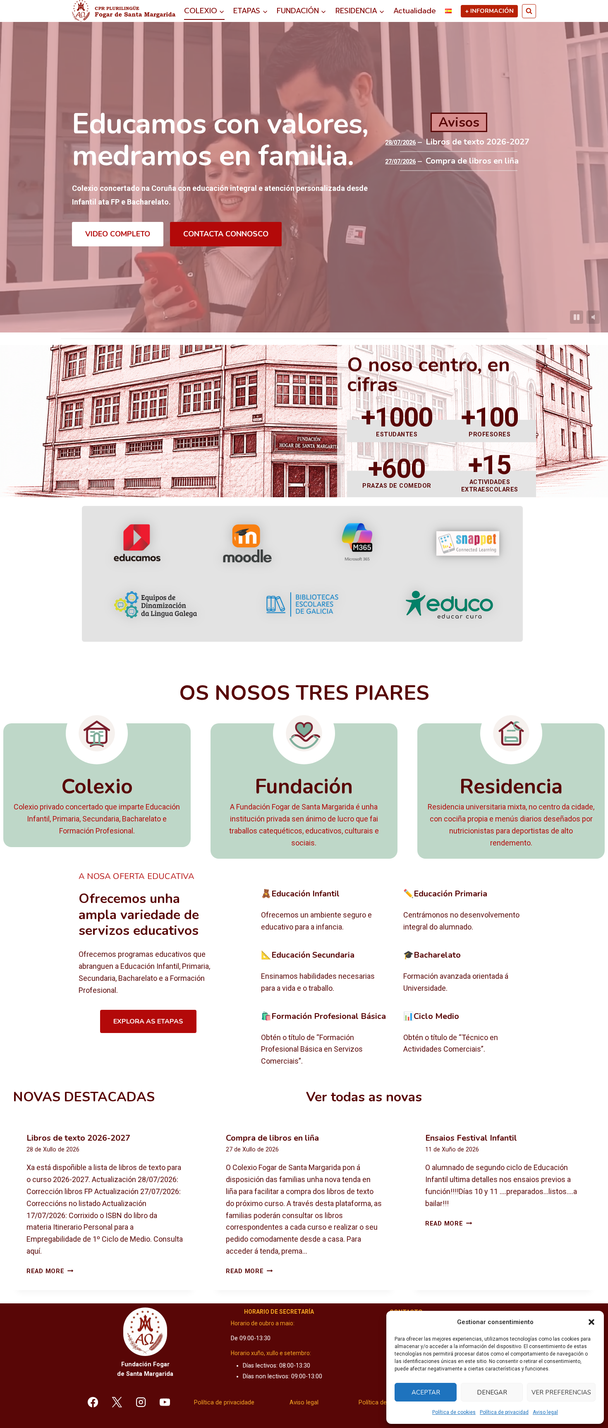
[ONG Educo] (449, 605)
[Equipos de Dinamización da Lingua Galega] (155, 604)
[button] (591, 1322)
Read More (49, 1271)
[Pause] (576, 317)
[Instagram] (141, 1402)
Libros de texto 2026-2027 (477, 142)
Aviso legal (545, 1412)
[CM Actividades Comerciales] (468, 1039)
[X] (117, 1402)
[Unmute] (593, 317)
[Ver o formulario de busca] (529, 11)
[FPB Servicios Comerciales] (326, 1039)
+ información (489, 11)
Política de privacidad (504, 1412)
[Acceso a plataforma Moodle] (247, 543)
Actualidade (414, 11)
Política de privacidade (224, 1402)
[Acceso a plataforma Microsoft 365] (357, 543)
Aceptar (426, 1392)
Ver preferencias (561, 1392)
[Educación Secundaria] (326, 972)
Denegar (492, 1392)
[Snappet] (467, 543)
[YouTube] (164, 1402)
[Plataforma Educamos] (137, 543)
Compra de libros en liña (472, 161)
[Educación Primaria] (468, 911)
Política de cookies (454, 1412)
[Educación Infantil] (326, 911)
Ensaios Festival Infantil (471, 1138)
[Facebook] (93, 1402)
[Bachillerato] (468, 972)
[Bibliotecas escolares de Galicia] (302, 604)
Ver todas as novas (364, 1097)
